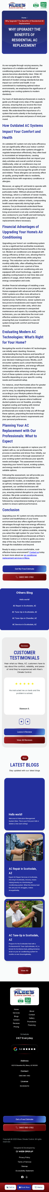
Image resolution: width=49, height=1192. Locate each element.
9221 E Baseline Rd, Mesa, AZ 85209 (25, 1065)
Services (16, 1013)
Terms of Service (24, 1162)
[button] (38, 1187)
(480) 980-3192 (24, 1076)
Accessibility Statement (25, 1171)
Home (24, 18)
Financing (32, 1025)
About (31, 1011)
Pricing (16, 1027)
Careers (16, 1020)
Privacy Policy (24, 1157)
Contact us (34, 552)
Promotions (31, 1022)
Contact (32, 1015)
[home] (17, 5)
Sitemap (24, 1166)
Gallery (31, 1018)
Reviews (16, 1023)
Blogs (16, 1016)
